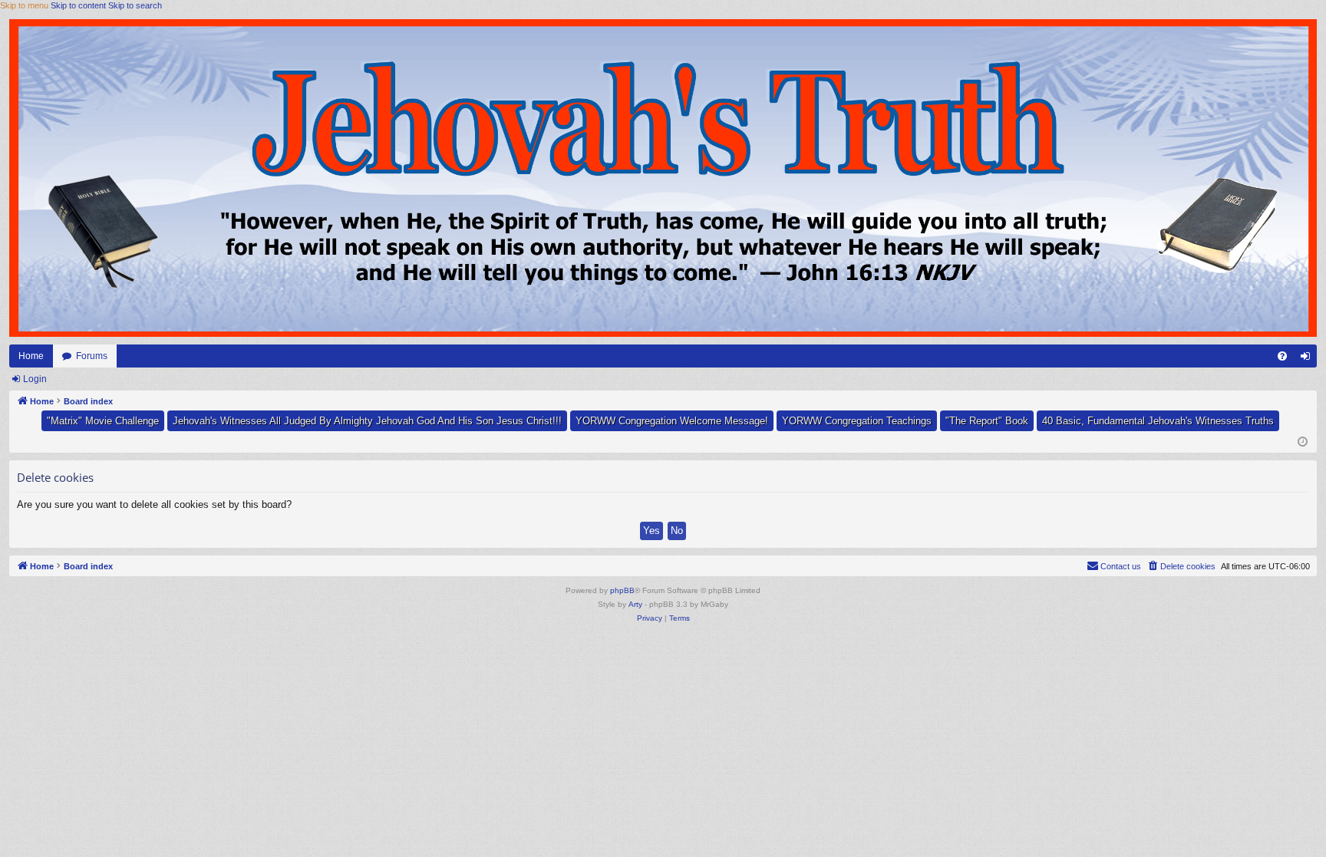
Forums (91, 356)
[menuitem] (1282, 356)
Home (31, 356)
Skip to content (78, 5)
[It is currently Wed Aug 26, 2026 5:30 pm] (1303, 442)
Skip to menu (24, 5)
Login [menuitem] (1308, 359)
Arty (635, 604)
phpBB (622, 590)
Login (35, 379)
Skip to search (135, 5)
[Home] (663, 178)
